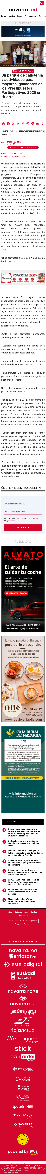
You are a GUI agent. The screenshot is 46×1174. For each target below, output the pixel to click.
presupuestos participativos (31, 131)
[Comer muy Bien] (23, 1088)
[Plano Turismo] (23, 1097)
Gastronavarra (30, 16)
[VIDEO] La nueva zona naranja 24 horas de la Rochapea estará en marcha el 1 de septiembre (21, 882)
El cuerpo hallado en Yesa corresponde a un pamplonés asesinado (19, 901)
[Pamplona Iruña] (23, 1116)
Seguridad (33, 921)
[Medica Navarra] (23, 1078)
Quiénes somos (21, 912)
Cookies (23, 921)
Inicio (10, 912)
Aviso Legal (13, 921)
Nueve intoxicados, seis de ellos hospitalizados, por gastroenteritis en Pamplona (22, 862)
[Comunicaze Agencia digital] (23, 931)
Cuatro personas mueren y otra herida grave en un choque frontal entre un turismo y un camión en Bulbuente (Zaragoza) (22, 832)
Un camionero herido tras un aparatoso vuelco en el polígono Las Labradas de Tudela (23, 872)
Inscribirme (23, 528)
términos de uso (21, 518)
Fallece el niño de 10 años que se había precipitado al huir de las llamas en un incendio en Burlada (23, 853)
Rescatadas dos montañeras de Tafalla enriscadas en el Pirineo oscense (21, 891)
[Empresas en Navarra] (23, 1069)
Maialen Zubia (14, 142)
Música (12, 16)
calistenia (6, 134)
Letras (19, 16)
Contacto (35, 912)
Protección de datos (23, 924)
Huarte (5, 131)
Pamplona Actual (23, 71)
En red (3, 16)
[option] (23, 9)
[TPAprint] (23, 1106)
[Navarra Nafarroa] (23, 1125)
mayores (13, 131)
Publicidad (23, 916)
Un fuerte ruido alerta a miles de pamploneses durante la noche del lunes (22, 843)
